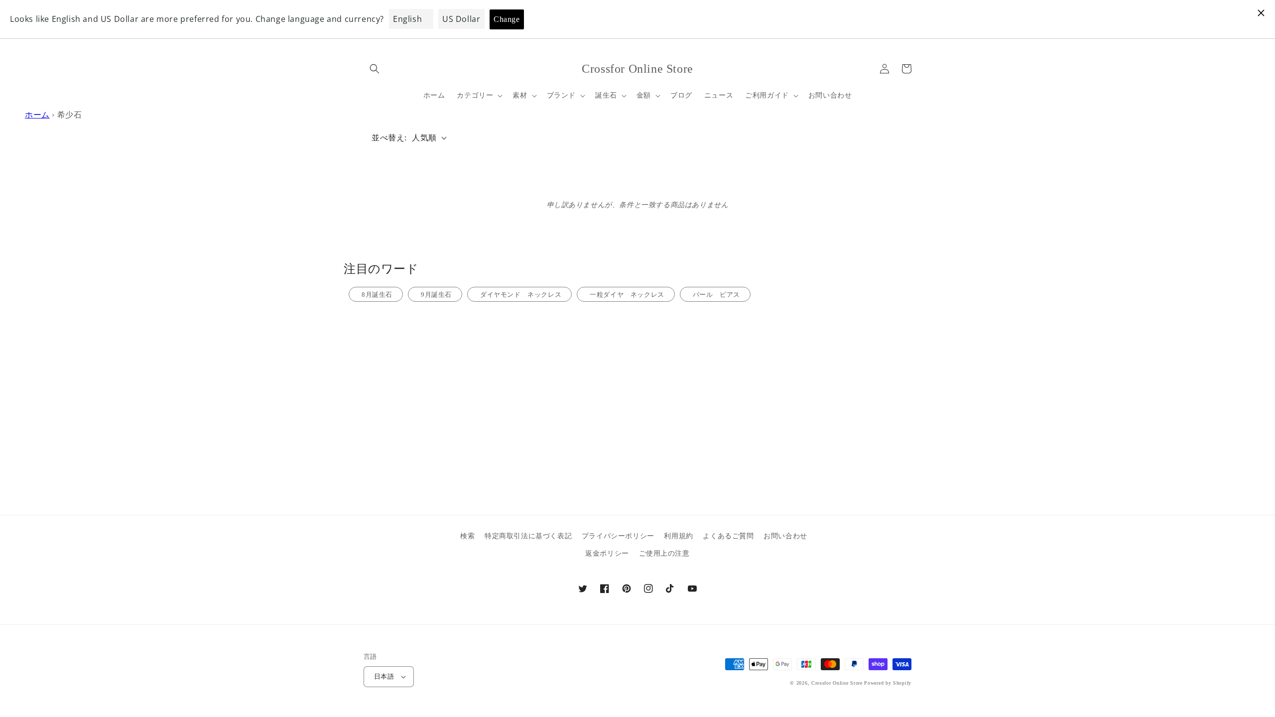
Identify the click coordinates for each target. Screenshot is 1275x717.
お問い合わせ (785, 536)
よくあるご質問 (728, 536)
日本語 (384, 676)
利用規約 (678, 536)
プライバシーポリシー (618, 536)
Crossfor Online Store (837, 683)
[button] (374, 69)
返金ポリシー (607, 553)
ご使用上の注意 (664, 553)
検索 (467, 536)
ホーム (37, 115)
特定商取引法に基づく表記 (528, 536)
